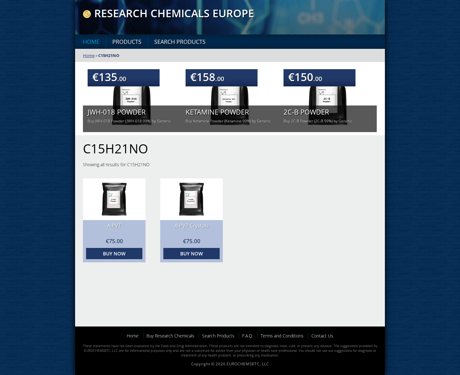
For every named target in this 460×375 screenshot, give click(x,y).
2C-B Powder (306, 111)
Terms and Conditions (282, 336)
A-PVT (114, 225)
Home (91, 41)
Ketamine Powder (217, 111)
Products (126, 41)
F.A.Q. (247, 336)
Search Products (180, 41)
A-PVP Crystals (192, 225)
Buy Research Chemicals (170, 336)
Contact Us (322, 336)
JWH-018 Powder (117, 111)
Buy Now (114, 253)
